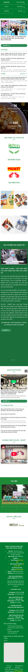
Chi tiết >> (6, 330)
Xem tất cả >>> (23, 73)
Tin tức (6, 6)
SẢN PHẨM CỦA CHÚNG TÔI (14, 138)
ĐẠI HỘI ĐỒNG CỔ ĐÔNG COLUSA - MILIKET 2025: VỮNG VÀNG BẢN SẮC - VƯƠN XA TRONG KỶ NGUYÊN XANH (13, 392)
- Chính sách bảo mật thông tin (15, 626)
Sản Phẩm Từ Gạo (14, 159)
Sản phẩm (20, 6)
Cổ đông (6, 11)
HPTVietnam (19, 671)
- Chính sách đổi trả (12, 633)
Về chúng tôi (20, 2)
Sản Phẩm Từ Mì (14, 182)
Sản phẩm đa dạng (14, 91)
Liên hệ (20, 11)
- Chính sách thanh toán (13, 631)
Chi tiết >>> (6, 45)
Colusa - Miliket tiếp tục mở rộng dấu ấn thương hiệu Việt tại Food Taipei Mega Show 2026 (13, 38)
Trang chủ (6, 2)
